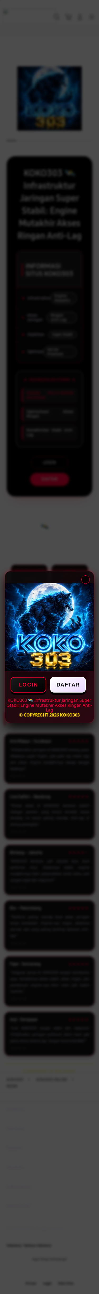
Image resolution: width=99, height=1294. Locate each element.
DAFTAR (68, 685)
